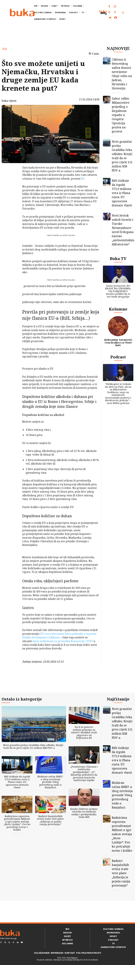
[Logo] (22, 12)
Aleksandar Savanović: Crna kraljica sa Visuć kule (118, 342)
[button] (122, 12)
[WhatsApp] (13, 192)
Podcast (118, 357)
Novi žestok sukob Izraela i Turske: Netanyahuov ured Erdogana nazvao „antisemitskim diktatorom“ (123, 229)
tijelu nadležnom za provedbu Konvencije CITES (62, 641)
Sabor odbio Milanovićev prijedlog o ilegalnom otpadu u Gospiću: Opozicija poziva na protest (120, 114)
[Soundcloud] (110, 18)
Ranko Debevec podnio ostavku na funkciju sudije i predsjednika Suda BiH (84, 813)
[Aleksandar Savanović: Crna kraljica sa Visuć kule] (118, 326)
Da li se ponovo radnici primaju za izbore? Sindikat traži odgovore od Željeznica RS (84, 732)
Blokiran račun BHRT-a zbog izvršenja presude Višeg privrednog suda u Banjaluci (50, 782)
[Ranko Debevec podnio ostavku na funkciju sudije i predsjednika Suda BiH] (84, 797)
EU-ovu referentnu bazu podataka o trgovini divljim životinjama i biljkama (59, 635)
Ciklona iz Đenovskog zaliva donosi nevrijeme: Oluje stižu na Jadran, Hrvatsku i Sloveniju (122, 73)
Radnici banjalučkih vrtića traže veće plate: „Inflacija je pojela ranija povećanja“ (50, 820)
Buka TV (118, 258)
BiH (4, 49)
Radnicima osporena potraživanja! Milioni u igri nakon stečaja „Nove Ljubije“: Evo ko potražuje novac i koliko (17, 822)
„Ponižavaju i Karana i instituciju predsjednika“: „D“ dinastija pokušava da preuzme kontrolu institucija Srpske (84, 773)
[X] (13, 176)
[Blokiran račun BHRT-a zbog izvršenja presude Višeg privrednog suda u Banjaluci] (50, 764)
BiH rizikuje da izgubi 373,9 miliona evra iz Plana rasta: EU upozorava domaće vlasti (122, 193)
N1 (83, 178)
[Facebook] (109, 7)
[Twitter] (109, 12)
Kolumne (118, 309)
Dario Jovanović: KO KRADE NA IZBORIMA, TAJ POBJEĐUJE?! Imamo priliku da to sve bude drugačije (118, 291)
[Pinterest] (13, 184)
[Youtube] (115, 18)
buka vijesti (9, 100)
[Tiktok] (115, 12)
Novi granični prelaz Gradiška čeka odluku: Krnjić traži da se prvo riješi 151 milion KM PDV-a (122, 156)
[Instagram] (115, 7)
